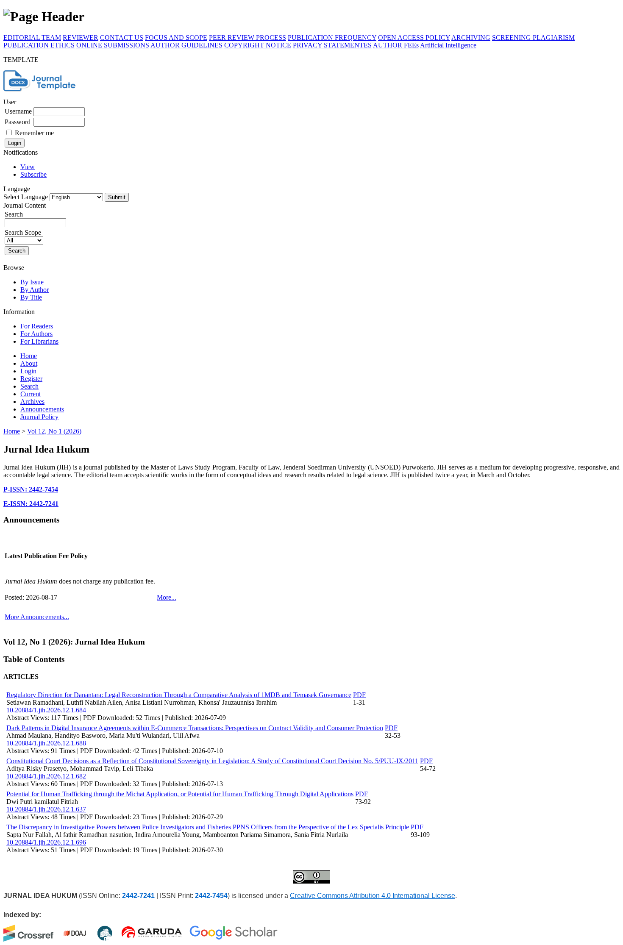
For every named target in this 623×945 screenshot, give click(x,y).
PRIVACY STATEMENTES (332, 45)
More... (166, 597)
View (27, 166)
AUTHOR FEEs (396, 45)
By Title (31, 297)
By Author (34, 289)
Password (18, 121)
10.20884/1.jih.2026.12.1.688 (46, 743)
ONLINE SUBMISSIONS (112, 45)
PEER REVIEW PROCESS (247, 37)
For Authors (36, 333)
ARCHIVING (470, 37)
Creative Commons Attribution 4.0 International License (372, 895)
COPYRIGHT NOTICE (257, 45)
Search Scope (23, 232)
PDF (359, 694)
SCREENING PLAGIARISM (533, 37)
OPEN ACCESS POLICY (414, 37)
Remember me (34, 132)
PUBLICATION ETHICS (39, 45)
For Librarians (39, 341)
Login (28, 371)
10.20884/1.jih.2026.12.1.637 (46, 809)
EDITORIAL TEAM (32, 37)
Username (18, 111)
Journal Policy (39, 416)
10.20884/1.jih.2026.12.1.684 (46, 710)
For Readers (36, 326)
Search (29, 386)
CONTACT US (121, 37)
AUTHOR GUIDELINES (186, 45)
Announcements (42, 409)
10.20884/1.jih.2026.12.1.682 (46, 776)
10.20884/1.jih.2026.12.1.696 (46, 842)
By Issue (32, 282)
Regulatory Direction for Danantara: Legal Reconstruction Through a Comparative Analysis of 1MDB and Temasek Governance (178, 694)
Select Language (25, 196)
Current (30, 393)
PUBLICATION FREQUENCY (332, 37)
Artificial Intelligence (448, 45)
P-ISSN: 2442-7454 (30, 489)
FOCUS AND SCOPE (176, 37)
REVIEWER (80, 37)
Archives (32, 401)
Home (28, 355)
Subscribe (33, 174)
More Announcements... (37, 616)
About (28, 363)
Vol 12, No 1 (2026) (54, 431)
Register (31, 378)
